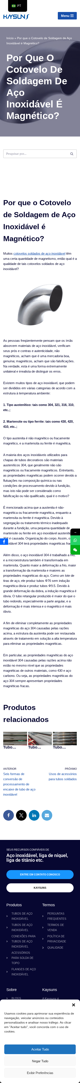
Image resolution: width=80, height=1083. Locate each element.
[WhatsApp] (75, 540)
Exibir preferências (40, 1073)
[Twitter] (21, 815)
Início (10, 38)
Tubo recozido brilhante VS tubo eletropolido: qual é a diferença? (64, 747)
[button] (73, 1005)
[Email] (47, 815)
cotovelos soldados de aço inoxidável (39, 253)
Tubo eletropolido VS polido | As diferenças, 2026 (14, 747)
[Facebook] (8, 815)
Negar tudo (40, 1061)
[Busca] (72, 153)
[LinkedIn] (34, 815)
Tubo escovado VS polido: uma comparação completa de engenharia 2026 (39, 747)
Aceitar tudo (40, 1049)
